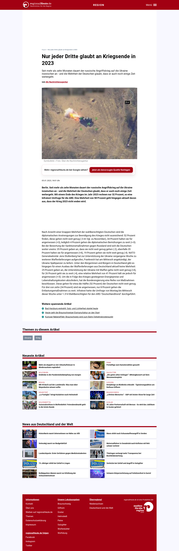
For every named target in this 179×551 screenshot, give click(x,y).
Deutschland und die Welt (101, 508)
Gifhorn (61, 508)
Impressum (31, 524)
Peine (60, 520)
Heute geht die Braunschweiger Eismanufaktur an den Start (72, 312)
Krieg (38, 338)
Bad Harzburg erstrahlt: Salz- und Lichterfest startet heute (71, 308)
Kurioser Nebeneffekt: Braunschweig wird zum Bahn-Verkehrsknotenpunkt (79, 317)
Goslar (61, 512)
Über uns (30, 508)
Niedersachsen (96, 504)
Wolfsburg (62, 533)
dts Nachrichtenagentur (57, 82)
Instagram (30, 541)
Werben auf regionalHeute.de (39, 512)
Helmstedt (62, 516)
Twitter (29, 545)
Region (44, 50)
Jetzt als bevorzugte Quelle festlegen (111, 169)
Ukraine (27, 338)
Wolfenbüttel (63, 529)
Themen (29, 516)
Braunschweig (64, 504)
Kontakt (29, 504)
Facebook (30, 537)
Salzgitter (62, 524)
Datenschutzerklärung (36, 520)
